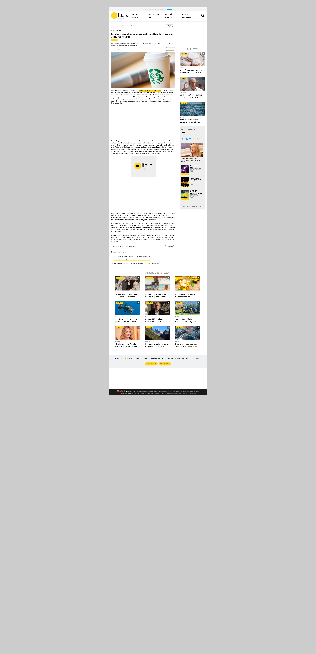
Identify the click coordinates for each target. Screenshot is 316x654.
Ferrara (177, 341)
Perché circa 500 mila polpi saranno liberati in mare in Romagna (186, 346)
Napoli (154, 239)
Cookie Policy (137, 393)
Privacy (131, 393)
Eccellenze (136, 14)
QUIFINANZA (184, 391)
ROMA (117, 358)
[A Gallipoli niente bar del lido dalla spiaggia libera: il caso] (157, 283)
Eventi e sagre (187, 17)
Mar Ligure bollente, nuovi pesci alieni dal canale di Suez (126, 321)
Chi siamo (122, 393)
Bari (176, 292)
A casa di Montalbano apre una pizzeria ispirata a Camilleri (156, 321)
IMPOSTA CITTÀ (164, 364)
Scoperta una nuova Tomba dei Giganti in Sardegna (126, 295)
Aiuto (152, 393)
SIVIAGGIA (178, 391)
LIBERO (129, 391)
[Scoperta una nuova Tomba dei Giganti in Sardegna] (127, 283)
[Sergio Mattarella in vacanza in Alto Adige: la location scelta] (187, 308)
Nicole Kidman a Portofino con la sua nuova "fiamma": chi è (126, 346)
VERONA (178, 358)
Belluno (147, 341)
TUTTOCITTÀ (169, 391)
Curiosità (168, 14)
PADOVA (197, 358)
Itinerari (168, 17)
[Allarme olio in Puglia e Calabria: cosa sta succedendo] (187, 283)
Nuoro (117, 292)
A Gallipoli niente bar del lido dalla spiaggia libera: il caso (156, 296)
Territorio (186, 14)
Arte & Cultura (120, 277)
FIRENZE (154, 358)
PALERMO (146, 358)
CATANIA (185, 358)
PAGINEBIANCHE (162, 391)
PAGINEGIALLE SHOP (148, 391)
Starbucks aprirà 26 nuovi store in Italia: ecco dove (132, 260)
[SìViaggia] (168, 9)
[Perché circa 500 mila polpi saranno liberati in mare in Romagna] (187, 333)
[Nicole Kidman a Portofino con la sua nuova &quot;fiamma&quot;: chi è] (127, 333)
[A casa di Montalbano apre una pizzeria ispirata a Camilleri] (157, 308)
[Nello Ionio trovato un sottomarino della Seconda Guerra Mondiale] (192, 109)
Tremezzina (183, 92)
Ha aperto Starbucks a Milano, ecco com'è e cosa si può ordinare (136, 264)
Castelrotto (178, 317)
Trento (182, 67)
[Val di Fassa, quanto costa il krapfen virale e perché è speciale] (192, 59)
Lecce (146, 292)
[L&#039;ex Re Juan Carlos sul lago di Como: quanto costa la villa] (192, 84)
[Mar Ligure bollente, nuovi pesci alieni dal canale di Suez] (127, 308)
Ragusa (147, 317)
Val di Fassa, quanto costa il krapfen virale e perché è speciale (191, 72)
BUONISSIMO (190, 391)
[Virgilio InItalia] (120, 16)
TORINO (131, 358)
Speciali (151, 17)
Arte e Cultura (153, 14)
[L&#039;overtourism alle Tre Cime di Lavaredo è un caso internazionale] (157, 333)
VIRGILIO (133, 391)
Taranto (182, 117)
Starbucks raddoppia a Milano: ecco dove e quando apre (133, 256)
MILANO (124, 358)
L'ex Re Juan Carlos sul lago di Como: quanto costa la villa (191, 97)
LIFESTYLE (118, 30)
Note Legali (127, 393)
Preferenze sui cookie (145, 393)
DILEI (174, 391)
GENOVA (170, 358)
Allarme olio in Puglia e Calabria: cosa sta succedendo (185, 296)
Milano (121, 40)
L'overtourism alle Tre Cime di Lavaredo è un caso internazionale (156, 346)
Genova (117, 317)
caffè (113, 99)
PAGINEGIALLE (139, 391)
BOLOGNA (161, 358)
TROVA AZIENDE (151, 364)
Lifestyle (135, 17)
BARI (191, 358)
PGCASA (156, 391)
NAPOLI (138, 358)
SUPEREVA (196, 391)
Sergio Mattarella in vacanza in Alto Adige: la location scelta (185, 321)
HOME (112, 30)
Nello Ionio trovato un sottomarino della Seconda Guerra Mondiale (191, 122)
